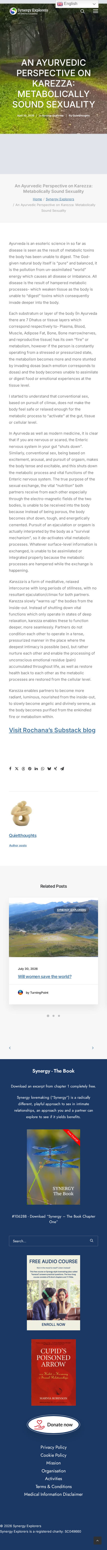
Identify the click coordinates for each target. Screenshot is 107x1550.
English (70, 3)
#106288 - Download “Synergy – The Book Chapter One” (53, 1219)
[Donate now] (53, 1425)
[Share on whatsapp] (43, 769)
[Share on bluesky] (49, 769)
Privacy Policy (54, 1447)
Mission (53, 1463)
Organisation (54, 1471)
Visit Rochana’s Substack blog (52, 730)
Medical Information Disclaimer (53, 1494)
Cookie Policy (53, 1455)
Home (37, 199)
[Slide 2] (53, 1016)
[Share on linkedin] (36, 769)
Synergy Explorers (53, 115)
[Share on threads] (23, 769)
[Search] (80, 11)
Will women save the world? (44, 976)
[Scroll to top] (98, 1540)
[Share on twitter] (17, 769)
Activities (53, 1478)
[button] (95, 11)
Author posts (18, 845)
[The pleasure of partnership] (29, 11)
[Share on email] (62, 769)
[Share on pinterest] (30, 769)
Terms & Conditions (54, 1486)
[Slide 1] (48, 1016)
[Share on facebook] (10, 769)
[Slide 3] (59, 1016)
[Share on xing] (55, 769)
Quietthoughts (81, 115)
